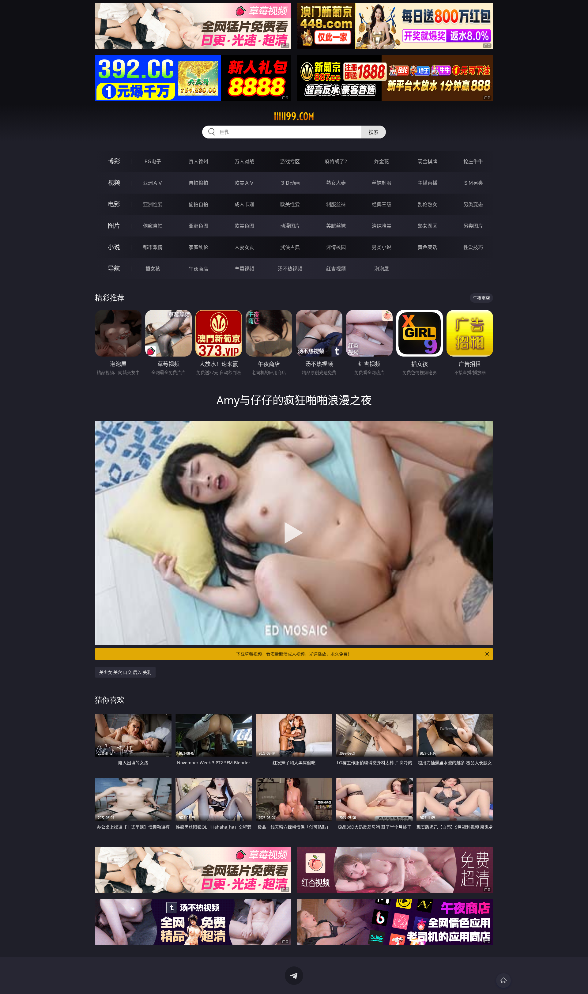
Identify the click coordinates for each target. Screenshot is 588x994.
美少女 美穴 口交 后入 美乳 (125, 672)
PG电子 (153, 161)
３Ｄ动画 (290, 183)
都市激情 (153, 247)
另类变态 (473, 204)
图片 (114, 225)
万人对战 (244, 161)
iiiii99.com (294, 116)
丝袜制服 (381, 183)
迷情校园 (336, 247)
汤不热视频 (290, 268)
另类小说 (381, 247)
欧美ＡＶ (244, 183)
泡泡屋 (381, 268)
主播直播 (427, 183)
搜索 (374, 132)
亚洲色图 (198, 225)
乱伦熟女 (427, 204)
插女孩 (152, 268)
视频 (114, 183)
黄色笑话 (427, 247)
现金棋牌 (427, 161)
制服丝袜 (336, 204)
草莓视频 (244, 268)
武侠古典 (290, 247)
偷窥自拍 (153, 225)
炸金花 (381, 161)
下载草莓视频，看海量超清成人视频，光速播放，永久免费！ (294, 654)
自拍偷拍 (198, 183)
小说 (114, 247)
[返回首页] (503, 980)
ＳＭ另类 (473, 183)
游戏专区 (290, 161)
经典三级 (381, 204)
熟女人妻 (336, 183)
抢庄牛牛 (473, 161)
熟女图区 (427, 225)
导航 (114, 268)
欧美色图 (244, 225)
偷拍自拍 (198, 204)
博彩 (114, 161)
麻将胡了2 (336, 161)
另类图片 (473, 225)
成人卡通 (244, 204)
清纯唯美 (381, 225)
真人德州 (198, 161)
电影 (114, 204)
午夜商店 (198, 268)
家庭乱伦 (198, 247)
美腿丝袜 (336, 225)
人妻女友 (244, 247)
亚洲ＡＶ (153, 183)
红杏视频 (336, 268)
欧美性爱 (290, 204)
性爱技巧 (473, 247)
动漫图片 (290, 225)
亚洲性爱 (153, 204)
